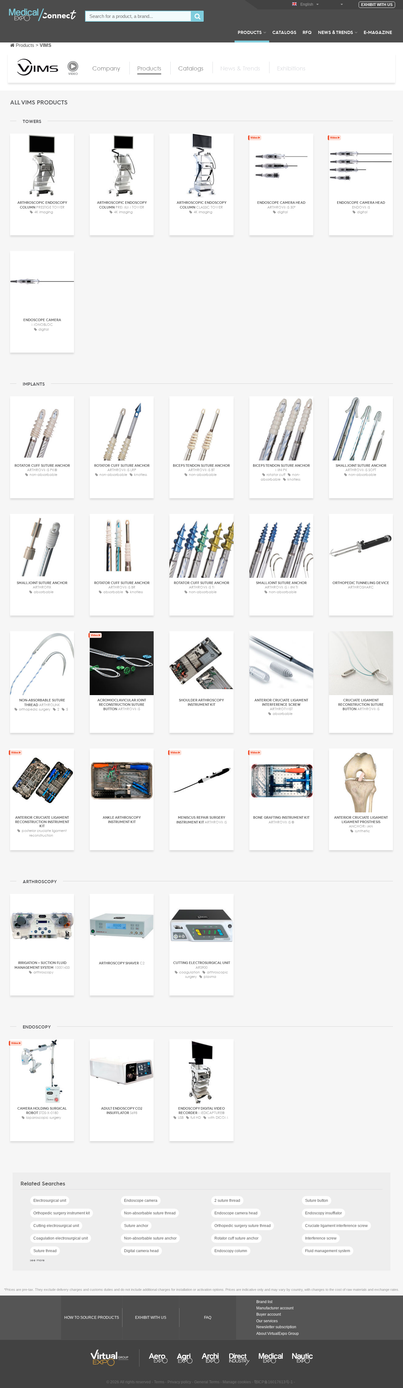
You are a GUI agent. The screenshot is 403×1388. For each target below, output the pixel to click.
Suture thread (45, 1251)
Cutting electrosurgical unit (56, 1226)
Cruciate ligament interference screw (336, 1226)
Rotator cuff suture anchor (236, 1238)
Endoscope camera (140, 1200)
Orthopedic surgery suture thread (242, 1226)
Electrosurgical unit (49, 1200)
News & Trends (335, 32)
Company (106, 68)
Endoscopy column (230, 1251)
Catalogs (284, 32)
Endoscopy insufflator (323, 1213)
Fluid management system (327, 1251)
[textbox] (138, 16)
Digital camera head (141, 1251)
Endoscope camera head (236, 1213)
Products (250, 32)
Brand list (264, 1302)
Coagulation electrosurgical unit (60, 1238)
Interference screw (321, 1238)
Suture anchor (136, 1226)
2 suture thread (227, 1200)
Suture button (316, 1200)
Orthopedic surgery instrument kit (61, 1213)
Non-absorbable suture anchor (150, 1238)
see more (37, 1260)
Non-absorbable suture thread (150, 1213)
